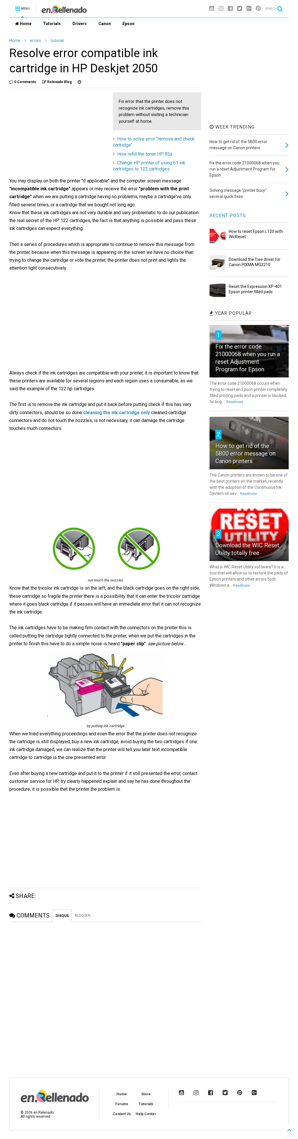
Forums (121, 1104)
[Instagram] (221, 9)
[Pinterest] (258, 9)
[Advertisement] (58, 133)
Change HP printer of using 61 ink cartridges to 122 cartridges (149, 166)
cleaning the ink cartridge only (116, 412)
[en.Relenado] (64, 10)
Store (146, 1094)
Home (25, 23)
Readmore (234, 402)
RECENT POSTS (228, 215)
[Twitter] (239, 9)
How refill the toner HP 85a (144, 154)
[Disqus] (105, 995)
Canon (104, 23)
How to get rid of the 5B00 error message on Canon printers (245, 453)
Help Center (146, 1114)
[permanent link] (79, 82)
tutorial (57, 40)
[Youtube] (211, 9)
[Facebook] (230, 9)
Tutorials (52, 23)
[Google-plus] (248, 9)
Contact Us (122, 1114)
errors (35, 40)
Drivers (79, 23)
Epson (128, 23)
